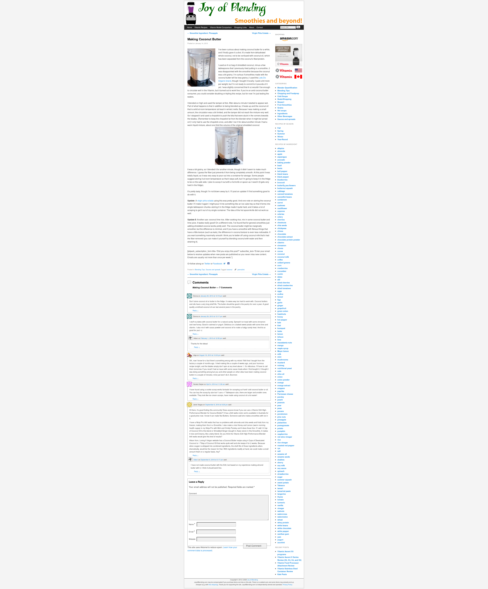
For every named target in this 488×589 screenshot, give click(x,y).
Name (192, 524)
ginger (280, 305)
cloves (280, 248)
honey (280, 316)
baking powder (284, 162)
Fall (279, 128)
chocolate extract (285, 236)
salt (279, 451)
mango (280, 345)
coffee (280, 259)
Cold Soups (282, 96)
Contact (260, 27)
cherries (281, 219)
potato (280, 428)
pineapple (281, 419)
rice (279, 439)
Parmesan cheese (285, 394)
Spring (280, 131)
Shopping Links (240, 27)
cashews (281, 205)
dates (279, 277)
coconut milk (283, 257)
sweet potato (283, 482)
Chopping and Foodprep (288, 93)
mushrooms (282, 359)
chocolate (281, 234)
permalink (241, 269)
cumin (280, 274)
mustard (281, 362)
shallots (280, 459)
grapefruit (281, 308)
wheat (280, 519)
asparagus (282, 157)
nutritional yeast (284, 368)
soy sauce (281, 468)
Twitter (207, 263)
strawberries (282, 474)
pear (279, 405)
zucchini (281, 542)
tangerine (281, 494)
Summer (281, 133)
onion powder (283, 379)
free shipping (213, 584)
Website (192, 539)
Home (189, 27)
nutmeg (280, 365)
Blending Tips (200, 269)
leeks (279, 331)
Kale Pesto (282, 574)
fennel (280, 297)
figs (279, 299)
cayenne (281, 211)
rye (278, 448)
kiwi (279, 325)
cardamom (282, 199)
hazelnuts (281, 314)
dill (278, 279)
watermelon (282, 517)
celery (280, 217)
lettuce (280, 337)
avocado (281, 159)
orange (280, 382)
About (251, 27)
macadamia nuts (284, 342)
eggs (279, 291)
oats (279, 371)
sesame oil (282, 454)
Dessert (280, 102)
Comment (193, 493)
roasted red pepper (285, 445)
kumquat (281, 328)
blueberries (282, 179)
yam (279, 537)
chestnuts (281, 222)
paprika (280, 391)
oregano (281, 388)
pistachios (282, 422)
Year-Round (282, 139)
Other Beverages (284, 116)
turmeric (281, 502)
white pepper (283, 531)
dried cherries (283, 282)
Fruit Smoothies (284, 105)
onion (280, 377)
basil (279, 165)
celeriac (280, 214)
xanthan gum (283, 534)
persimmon (282, 414)
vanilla (280, 505)
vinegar (280, 508)
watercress (282, 514)
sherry (280, 462)
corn (279, 265)
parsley (280, 397)
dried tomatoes (284, 288)
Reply (196, 310)
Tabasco (281, 485)
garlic (279, 302)
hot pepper (282, 319)
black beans (282, 174)
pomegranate (283, 425)
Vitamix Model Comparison (221, 27)
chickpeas (281, 228)
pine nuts (281, 417)
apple (279, 154)
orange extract (283, 385)
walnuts (280, 511)
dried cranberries (285, 285)
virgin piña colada (205, 200)
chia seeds (282, 225)
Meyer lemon (283, 351)
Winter (280, 136)
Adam (196, 459)
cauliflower (282, 208)
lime (279, 339)
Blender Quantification (287, 87)
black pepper (283, 176)
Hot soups (281, 110)
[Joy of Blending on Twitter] (224, 263)
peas (279, 408)
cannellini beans (284, 197)
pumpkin (281, 431)
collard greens (283, 262)
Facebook (217, 263)
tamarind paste (284, 491)
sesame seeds (283, 456)
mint (279, 357)
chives (280, 231)
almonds (281, 151)
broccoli (281, 182)
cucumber (281, 271)
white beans (282, 525)
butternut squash (285, 188)
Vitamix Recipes (200, 27)
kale (279, 322)
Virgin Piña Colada (261, 33)
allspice (280, 148)
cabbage (281, 191)
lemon (280, 334)
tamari (280, 488)
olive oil (280, 374)
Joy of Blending (252, 580)
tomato (280, 499)
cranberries (282, 268)
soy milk (281, 465)
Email (192, 531)
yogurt (280, 539)
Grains (280, 107)
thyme (280, 497)
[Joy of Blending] (244, 13)
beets (279, 168)
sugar (280, 477)
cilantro (280, 242)
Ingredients (282, 113)
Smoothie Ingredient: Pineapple (202, 33)
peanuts (281, 402)
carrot (280, 202)
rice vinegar (282, 442)
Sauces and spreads (213, 269)
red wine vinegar (284, 437)
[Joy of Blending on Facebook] (228, 263)
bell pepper (282, 171)
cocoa (280, 251)
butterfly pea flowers (286, 185)
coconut (229, 269)
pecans (280, 411)
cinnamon (281, 245)
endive (280, 294)
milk (279, 354)
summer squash (284, 479)
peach (280, 399)
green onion (282, 311)
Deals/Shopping (284, 99)
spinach (280, 471)
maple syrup (282, 348)
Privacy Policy (287, 584)
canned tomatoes (285, 194)
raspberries (282, 434)
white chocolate (284, 528)
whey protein (283, 522)
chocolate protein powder (288, 239)
